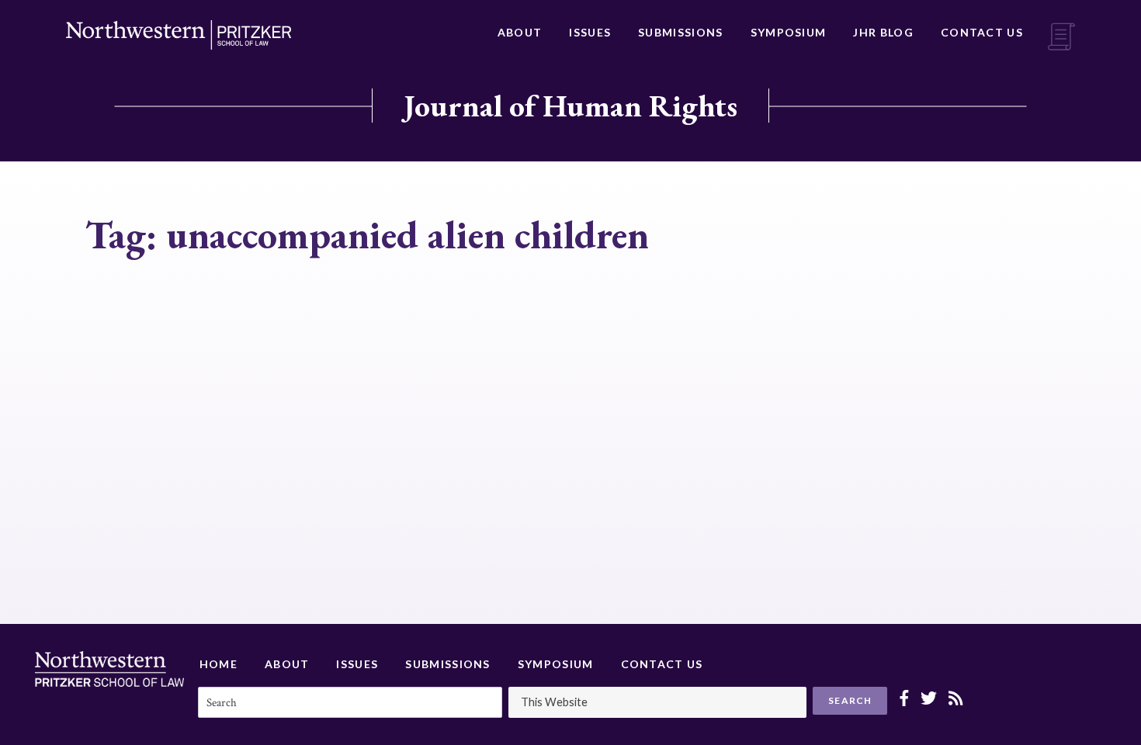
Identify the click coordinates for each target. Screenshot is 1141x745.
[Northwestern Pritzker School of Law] (178, 35)
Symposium (789, 32)
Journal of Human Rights (570, 105)
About (520, 32)
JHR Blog (883, 32)
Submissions (680, 32)
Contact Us (982, 32)
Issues (590, 32)
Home (218, 663)
